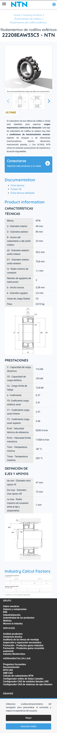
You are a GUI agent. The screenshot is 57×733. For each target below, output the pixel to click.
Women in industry (13, 623)
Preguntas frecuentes (14, 664)
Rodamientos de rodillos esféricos (28, 22)
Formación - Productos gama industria (23, 645)
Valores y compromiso (15, 609)
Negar (28, 717)
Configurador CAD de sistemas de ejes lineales (27, 684)
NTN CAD (8, 670)
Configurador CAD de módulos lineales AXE (26, 681)
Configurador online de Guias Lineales (23, 678)
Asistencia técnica (12, 636)
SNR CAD (8, 673)
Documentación (11, 667)
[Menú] (4, 4)
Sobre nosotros (11, 606)
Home (17, 14)
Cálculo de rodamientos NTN (18, 675)
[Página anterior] (8, 101)
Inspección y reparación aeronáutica (22, 642)
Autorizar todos (28, 726)
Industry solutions (32, 14)
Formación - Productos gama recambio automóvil (23, 650)
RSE (5, 612)
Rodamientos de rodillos (28, 18)
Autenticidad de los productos (18, 617)
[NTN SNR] (19, 4)
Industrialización (11, 615)
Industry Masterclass (14, 654)
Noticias (7, 620)
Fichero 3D (16, 189)
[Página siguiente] (48, 101)
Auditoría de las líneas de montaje (21, 639)
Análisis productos (13, 633)
